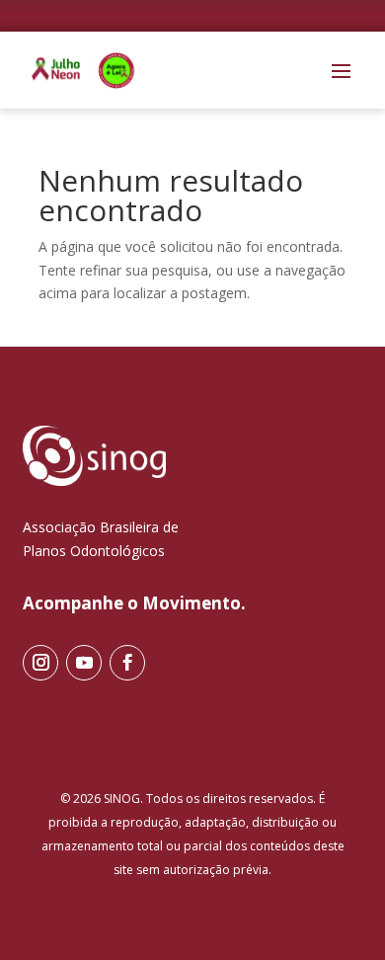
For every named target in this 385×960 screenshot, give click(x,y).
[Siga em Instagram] (40, 662)
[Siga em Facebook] (127, 662)
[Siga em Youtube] (84, 662)
